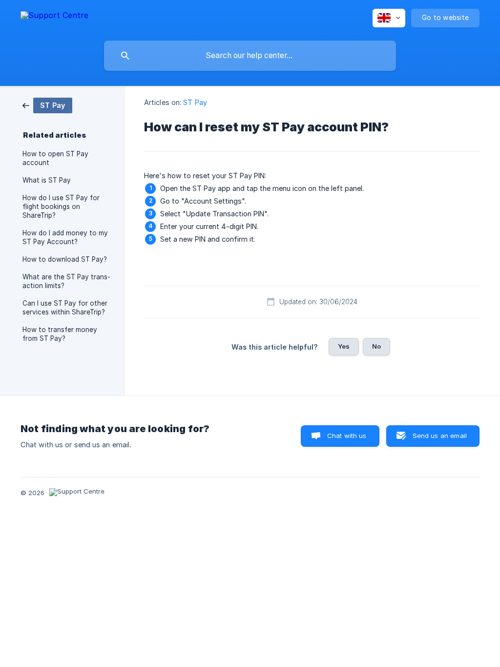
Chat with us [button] (347, 435)
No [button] (376, 346)
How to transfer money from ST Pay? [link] (59, 334)
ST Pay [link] (195, 102)
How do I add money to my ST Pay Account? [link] (65, 237)
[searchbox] (250, 56)
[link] (47, 104)
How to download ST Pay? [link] (64, 259)
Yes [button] (344, 346)
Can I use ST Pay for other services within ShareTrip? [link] (64, 307)
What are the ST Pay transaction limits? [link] (66, 281)
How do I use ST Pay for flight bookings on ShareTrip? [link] (61, 206)
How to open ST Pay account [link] (55, 158)
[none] (54, 17)
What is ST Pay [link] (46, 180)
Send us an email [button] (440, 435)
